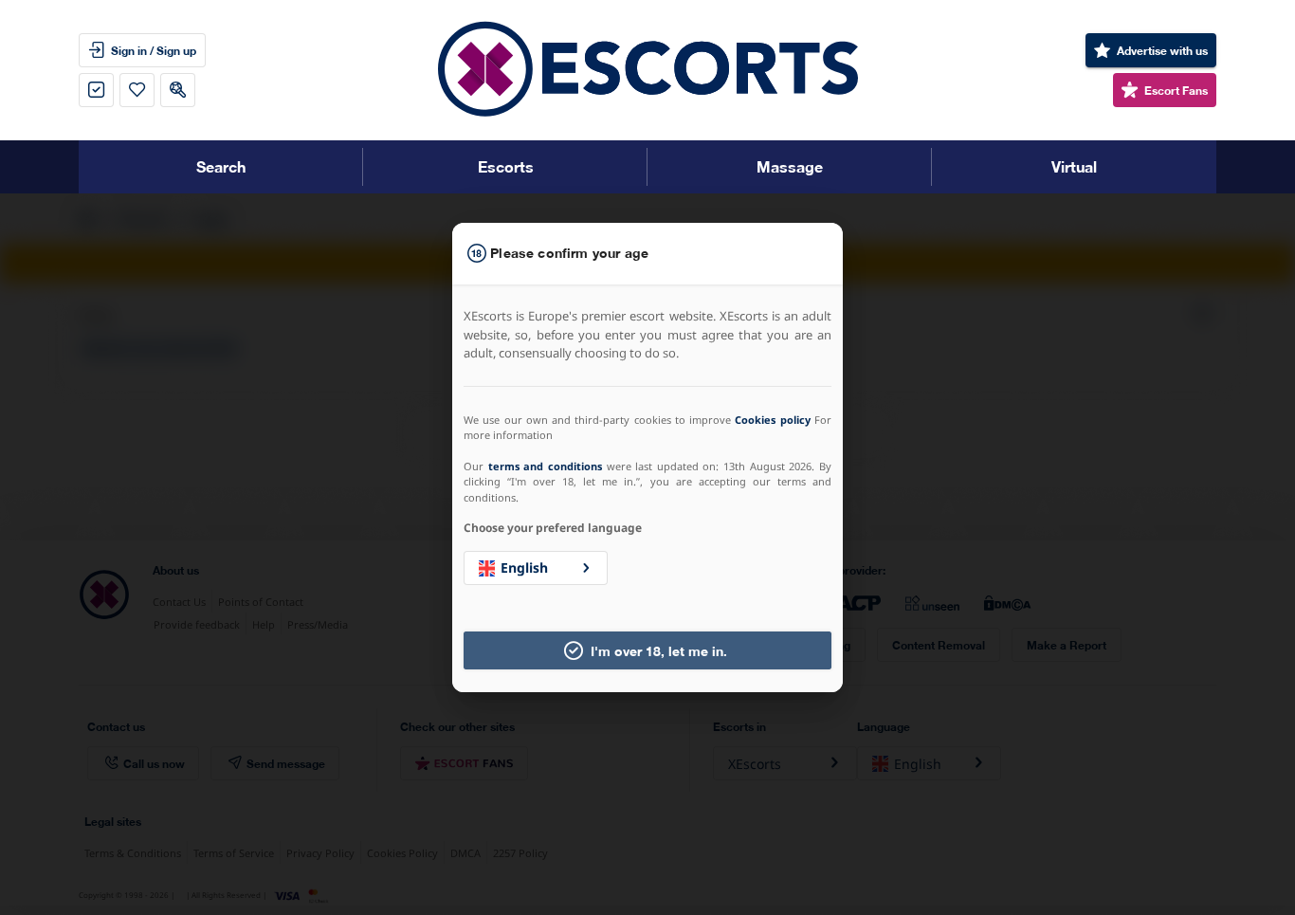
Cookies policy (772, 419)
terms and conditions (545, 466)
